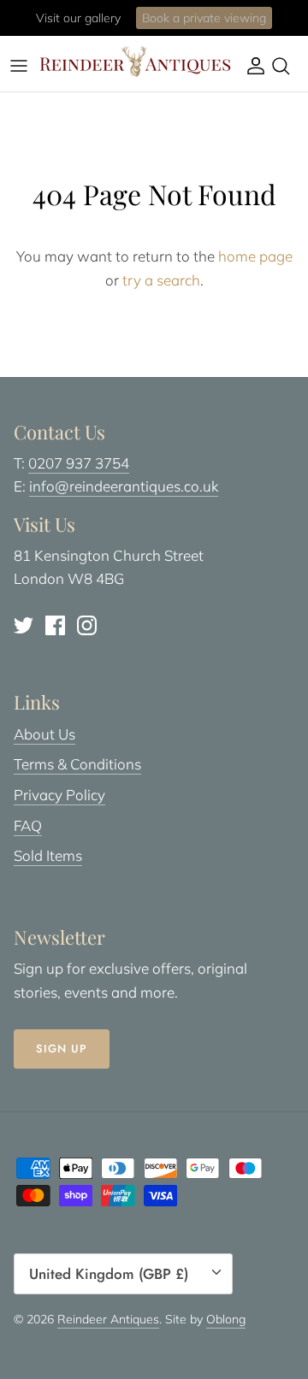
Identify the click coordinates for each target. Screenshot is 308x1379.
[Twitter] (23, 625)
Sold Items (48, 855)
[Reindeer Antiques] (135, 61)
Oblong (226, 1319)
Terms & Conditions (77, 764)
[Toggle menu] (19, 66)
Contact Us (222, 24)
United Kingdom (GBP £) (108, 1274)
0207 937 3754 (78, 463)
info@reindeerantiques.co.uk (123, 486)
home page (255, 256)
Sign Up (61, 1048)
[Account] (251, 66)
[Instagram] (87, 625)
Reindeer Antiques (108, 1319)
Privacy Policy (59, 795)
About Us (44, 734)
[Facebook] (55, 625)
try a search (161, 280)
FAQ (28, 825)
